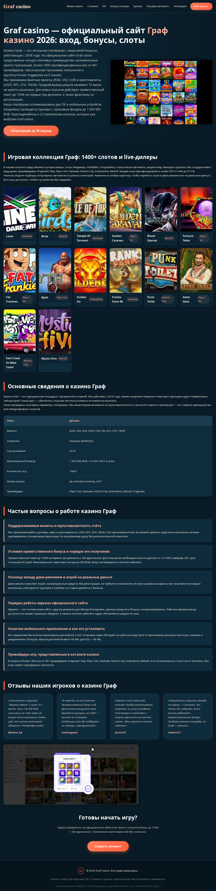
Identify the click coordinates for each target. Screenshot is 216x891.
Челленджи (180, 6)
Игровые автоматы (158, 6)
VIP (104, 6)
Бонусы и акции (119, 6)
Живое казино (75, 6)
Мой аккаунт (201, 6)
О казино (92, 6)
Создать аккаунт (108, 846)
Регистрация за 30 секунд (31, 131)
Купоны (137, 6)
